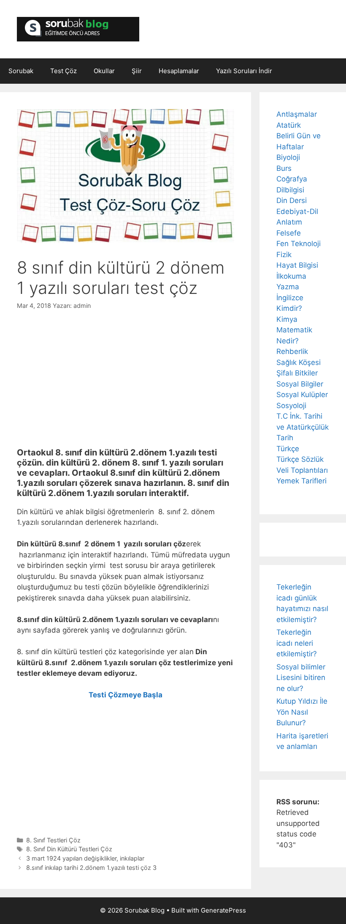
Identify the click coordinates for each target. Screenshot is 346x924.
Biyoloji (288, 157)
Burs (284, 168)
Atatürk (288, 125)
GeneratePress (223, 910)
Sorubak (20, 71)
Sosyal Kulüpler (302, 394)
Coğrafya (291, 179)
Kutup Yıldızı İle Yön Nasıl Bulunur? (301, 712)
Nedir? (287, 341)
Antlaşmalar (296, 114)
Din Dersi (291, 200)
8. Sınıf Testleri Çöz (53, 840)
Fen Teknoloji (298, 243)
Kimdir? (289, 308)
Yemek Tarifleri (301, 481)
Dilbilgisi (290, 190)
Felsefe (288, 233)
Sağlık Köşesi (298, 362)
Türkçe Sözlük (300, 459)
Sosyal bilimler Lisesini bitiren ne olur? (300, 678)
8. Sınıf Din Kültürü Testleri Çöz (69, 849)
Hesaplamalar (179, 71)
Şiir (137, 71)
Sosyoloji (291, 405)
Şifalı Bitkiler (297, 373)
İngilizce (289, 297)
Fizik (284, 254)
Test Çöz (63, 71)
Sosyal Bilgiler (299, 384)
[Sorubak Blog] (78, 29)
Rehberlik (292, 351)
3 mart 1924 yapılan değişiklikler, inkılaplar (85, 858)
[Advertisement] (125, 374)
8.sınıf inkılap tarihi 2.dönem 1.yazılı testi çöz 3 (91, 867)
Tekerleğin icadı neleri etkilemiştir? (296, 643)
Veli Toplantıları (302, 470)
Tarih (284, 437)
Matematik (294, 330)
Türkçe (287, 448)
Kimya (286, 319)
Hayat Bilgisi (297, 265)
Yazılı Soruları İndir (244, 71)
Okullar (104, 71)
